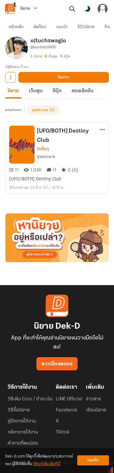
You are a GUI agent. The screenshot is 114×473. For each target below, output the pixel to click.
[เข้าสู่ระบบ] (102, 9)
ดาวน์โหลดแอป (57, 364)
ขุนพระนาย (40, 110)
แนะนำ (61, 27)
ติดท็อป (40, 27)
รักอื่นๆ (43, 149)
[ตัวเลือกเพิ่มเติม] (10, 77)
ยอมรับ (93, 460)
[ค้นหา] (72, 9)
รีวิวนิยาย (86, 27)
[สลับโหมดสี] (87, 9)
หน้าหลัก (16, 27)
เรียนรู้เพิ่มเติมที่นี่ (46, 464)
